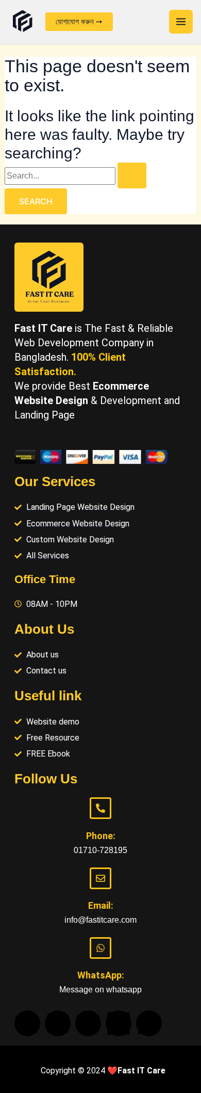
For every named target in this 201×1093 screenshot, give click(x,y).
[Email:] (100, 878)
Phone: (100, 835)
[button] (79, 21)
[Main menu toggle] (181, 22)
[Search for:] (75, 175)
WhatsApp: (100, 975)
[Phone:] (100, 808)
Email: (100, 905)
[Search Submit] (132, 175)
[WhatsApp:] (100, 948)
